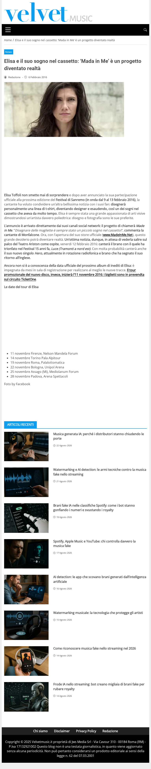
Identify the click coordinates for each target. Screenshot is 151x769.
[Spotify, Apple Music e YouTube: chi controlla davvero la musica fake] (26, 554)
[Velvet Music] (48, 12)
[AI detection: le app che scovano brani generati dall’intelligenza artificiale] (26, 589)
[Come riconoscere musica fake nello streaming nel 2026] (26, 661)
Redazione (110, 731)
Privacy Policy (86, 731)
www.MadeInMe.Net (118, 235)
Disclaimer (62, 731)
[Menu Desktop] (8, 29)
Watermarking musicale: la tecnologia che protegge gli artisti (98, 613)
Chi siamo (40, 731)
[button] (145, 30)
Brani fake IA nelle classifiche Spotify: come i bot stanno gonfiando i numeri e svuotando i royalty (94, 507)
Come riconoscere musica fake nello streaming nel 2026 (94, 648)
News (8, 52)
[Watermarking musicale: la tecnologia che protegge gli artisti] (26, 625)
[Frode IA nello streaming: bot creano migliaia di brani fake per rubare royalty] (26, 697)
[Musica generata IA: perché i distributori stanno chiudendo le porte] (26, 446)
